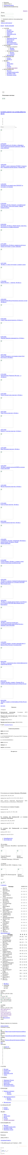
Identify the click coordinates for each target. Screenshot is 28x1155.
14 (8, 1012)
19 (6, 1013)
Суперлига (3, 885)
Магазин (9, 70)
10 (2, 1012)
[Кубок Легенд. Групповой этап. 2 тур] (1, 995)
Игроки (12, 48)
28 (4, 1009)
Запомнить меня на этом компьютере (13, 19)
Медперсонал (10, 55)
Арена (8, 35)
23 (1, 1015)
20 (7, 1013)
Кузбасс (9, 58)
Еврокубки (10, 41)
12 (5, 1012)
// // (3, 1150)
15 (9, 1012)
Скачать (9, 66)
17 (2, 1013)
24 (2, 1015)
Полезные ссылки (11, 75)
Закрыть (25, 11)
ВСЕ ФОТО (6, 1017)
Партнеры (9, 32)
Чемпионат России (12, 38)
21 (9, 1013)
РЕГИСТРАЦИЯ (9, 25)
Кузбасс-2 (9, 59)
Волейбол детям (11, 73)
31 (9, 1009)
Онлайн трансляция (12, 68)
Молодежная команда (9, 1096)
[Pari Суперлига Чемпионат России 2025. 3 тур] (1, 999)
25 (4, 1015)
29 (6, 1009)
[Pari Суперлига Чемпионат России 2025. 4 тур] (9, 999)
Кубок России (10, 39)
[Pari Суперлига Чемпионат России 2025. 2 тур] (4, 998)
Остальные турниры (12, 44)
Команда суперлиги (9, 1091)
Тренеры (12, 49)
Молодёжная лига (5, 933)
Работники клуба (11, 34)
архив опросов (4, 1026)
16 (1, 1013)
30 (7, 1009)
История (9, 29)
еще (2, 1042)
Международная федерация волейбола (15, 1031)
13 (6, 1012)
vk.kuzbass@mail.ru (9, 5)
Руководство (10, 31)
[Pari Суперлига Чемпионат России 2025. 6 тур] (1, 1002)
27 (2, 1009)
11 (3, 1012)
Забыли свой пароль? (6, 23)
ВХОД (2, 25)
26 (1, 1009)
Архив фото (10, 63)
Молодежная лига (11, 42)
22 (10, 1013)
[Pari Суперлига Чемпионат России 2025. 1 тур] (6, 996)
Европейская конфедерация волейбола (15, 1035)
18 (4, 1013)
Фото (8, 62)
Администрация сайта (13, 72)
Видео (8, 65)
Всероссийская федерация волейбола (15, 1040)
